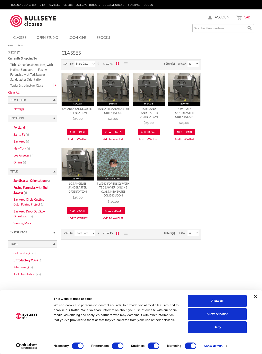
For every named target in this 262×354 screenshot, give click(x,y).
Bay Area (21, 141)
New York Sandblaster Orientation (184, 113)
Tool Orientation (27, 274)
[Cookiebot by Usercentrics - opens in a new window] (26, 346)
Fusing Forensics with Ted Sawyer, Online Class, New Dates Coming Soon (113, 190)
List (125, 64)
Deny (217, 327)
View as (108, 64)
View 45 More (22, 223)
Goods (148, 4)
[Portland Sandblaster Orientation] (149, 89)
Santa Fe (21, 134)
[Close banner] (255, 296)
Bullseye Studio (113, 4)
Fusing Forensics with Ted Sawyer (30, 190)
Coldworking (25, 253)
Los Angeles (23, 155)
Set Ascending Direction (99, 64)
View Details (113, 132)
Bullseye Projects (88, 4)
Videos (67, 4)
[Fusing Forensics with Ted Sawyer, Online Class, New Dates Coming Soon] (113, 164)
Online (20, 162)
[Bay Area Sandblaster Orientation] (77, 89)
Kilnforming (23, 267)
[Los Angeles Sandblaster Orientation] (77, 164)
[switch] (117, 346)
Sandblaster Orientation (32, 180)
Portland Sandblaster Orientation (149, 113)
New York (22, 148)
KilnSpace (134, 4)
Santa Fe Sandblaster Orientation (113, 111)
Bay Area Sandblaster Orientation (77, 111)
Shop (43, 4)
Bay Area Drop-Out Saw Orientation (29, 214)
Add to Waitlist (78, 139)
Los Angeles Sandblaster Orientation (77, 188)
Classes (54, 4)
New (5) (19, 109)
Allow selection (217, 314)
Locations (78, 37)
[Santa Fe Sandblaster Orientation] (113, 89)
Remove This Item (55, 85)
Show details (213, 346)
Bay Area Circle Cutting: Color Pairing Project (29, 202)
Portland (21, 127)
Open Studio (47, 37)
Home (10, 45)
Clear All (13, 92)
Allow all (217, 301)
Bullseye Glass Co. (23, 4)
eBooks (103, 37)
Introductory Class (28, 260)
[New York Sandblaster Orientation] (184, 89)
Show (181, 64)
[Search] (250, 28)
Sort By (68, 64)
